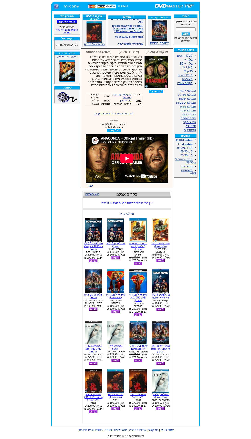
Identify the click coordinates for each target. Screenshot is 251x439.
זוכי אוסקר (189, 122)
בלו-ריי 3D (186, 63)
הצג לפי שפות (187, 98)
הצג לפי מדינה (187, 94)
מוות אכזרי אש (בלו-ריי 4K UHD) (93, 397)
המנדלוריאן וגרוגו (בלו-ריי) (138, 246)
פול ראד (117, 94)
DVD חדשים (185, 55)
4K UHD (187, 67)
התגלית (116, 347)
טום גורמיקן (125, 100)
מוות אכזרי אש (138, 396)
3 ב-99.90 (186, 151)
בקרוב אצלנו (185, 83)
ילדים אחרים (188, 118)
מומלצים (187, 79)
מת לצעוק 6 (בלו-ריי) (160, 296)
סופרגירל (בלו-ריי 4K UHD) (138, 297)
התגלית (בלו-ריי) (160, 396)
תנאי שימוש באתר (116, 430)
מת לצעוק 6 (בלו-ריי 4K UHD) (93, 246)
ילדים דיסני (189, 114)
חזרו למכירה (185, 147)
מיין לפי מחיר (127, 213)
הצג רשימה (92, 194)
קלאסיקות (190, 130)
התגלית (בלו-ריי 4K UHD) (93, 348)
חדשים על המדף (94, 44)
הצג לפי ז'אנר (188, 90)
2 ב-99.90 (186, 155)
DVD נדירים (185, 75)
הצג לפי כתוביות (186, 102)
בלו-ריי (188, 59)
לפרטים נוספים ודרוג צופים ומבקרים (114, 113)
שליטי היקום (93, 296)
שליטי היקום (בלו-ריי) (138, 347)
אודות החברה (137, 430)
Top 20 (188, 71)
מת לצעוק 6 (115, 245)
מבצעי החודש (184, 139)
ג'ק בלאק (127, 94)
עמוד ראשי (167, 430)
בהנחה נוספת (159, 43)
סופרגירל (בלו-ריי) (115, 296)
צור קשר (153, 430)
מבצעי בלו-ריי (184, 143)
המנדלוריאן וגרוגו (161, 245)
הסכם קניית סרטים (67, 56)
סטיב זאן (127, 97)
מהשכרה (187, 166)
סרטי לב (191, 126)
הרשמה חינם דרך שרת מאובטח (67, 31)
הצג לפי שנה (188, 110)
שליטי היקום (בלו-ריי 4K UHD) (160, 348)
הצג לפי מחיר (187, 106)
